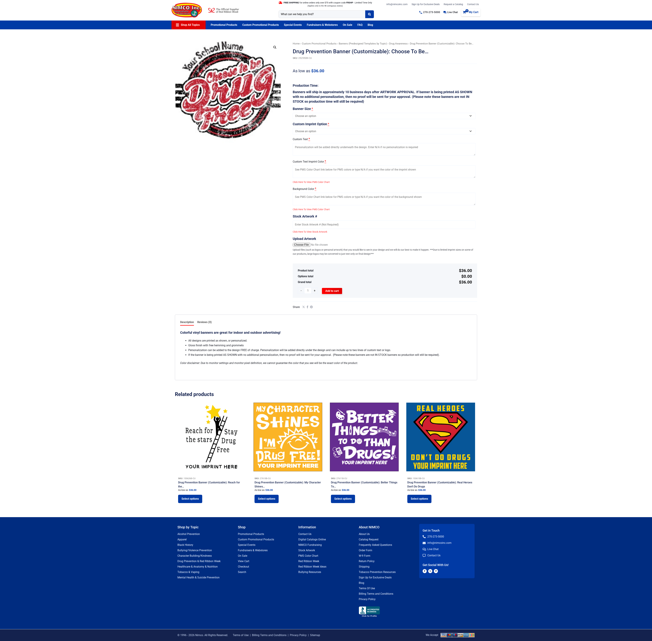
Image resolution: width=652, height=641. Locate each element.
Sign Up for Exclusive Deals (426, 4)
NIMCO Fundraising (310, 544)
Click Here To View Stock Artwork (310, 231)
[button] (429, 12)
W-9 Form (364, 555)
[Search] (369, 14)
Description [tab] (187, 322)
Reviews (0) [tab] (204, 322)
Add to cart (332, 291)
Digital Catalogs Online (312, 539)
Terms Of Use (367, 588)
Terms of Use (241, 635)
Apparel (182, 539)
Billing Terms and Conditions (376, 593)
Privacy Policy (367, 599)
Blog (361, 583)
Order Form (365, 550)
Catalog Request (368, 539)
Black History (185, 544)
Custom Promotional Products (319, 43)
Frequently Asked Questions (375, 544)
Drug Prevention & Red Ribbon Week (199, 561)
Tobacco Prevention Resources (377, 572)
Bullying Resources (309, 572)
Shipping (364, 566)
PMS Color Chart (308, 555)
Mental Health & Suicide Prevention (198, 577)
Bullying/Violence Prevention (194, 550)
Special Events (246, 544)
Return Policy (367, 561)
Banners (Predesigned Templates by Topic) (363, 43)
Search (242, 572)
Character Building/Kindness (194, 555)
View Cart (243, 561)
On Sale (242, 555)
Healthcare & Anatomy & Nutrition (197, 566)
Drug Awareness (398, 43)
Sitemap (315, 635)
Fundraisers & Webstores (253, 550)
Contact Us (473, 4)
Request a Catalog (453, 4)
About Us (364, 534)
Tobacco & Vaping (188, 572)
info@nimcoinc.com (397, 4)
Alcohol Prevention (188, 534)
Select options (190, 498)
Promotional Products (251, 534)
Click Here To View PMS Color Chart (311, 182)
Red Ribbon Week (308, 561)
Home (296, 43)
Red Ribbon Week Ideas (312, 566)
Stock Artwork (306, 550)
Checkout (243, 566)
